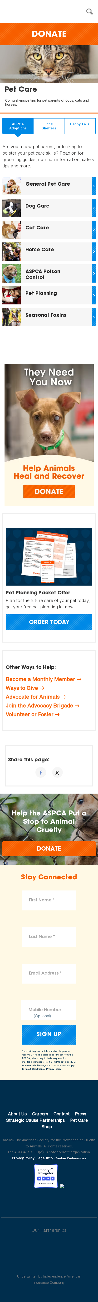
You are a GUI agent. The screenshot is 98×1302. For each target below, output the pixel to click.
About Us (17, 1114)
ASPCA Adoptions (18, 126)
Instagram (61, 1201)
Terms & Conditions (33, 1069)
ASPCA (49, 1097)
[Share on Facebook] (40, 772)
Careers (40, 1114)
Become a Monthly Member (40, 679)
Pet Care (79, 1120)
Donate (49, 35)
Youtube (49, 1201)
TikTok (73, 1201)
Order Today (49, 622)
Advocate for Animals (33, 697)
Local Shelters (49, 126)
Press (80, 1114)
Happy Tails (79, 124)
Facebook (24, 1201)
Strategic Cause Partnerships (35, 1120)
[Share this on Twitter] (57, 772)
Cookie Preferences (70, 1158)
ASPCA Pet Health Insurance (49, 1265)
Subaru (49, 1245)
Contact (61, 1114)
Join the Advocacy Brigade (39, 705)
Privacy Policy (53, 1069)
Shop (47, 1126)
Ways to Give (22, 688)
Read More (49, 186)
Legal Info (44, 1158)
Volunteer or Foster (30, 714)
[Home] (50, 11)
